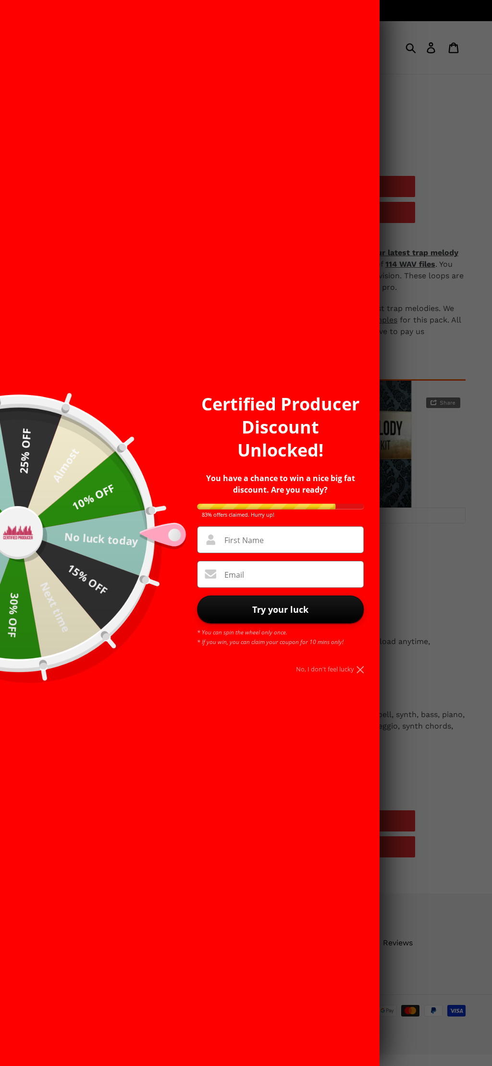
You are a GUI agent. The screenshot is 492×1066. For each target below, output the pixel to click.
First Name (244, 540)
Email (234, 575)
